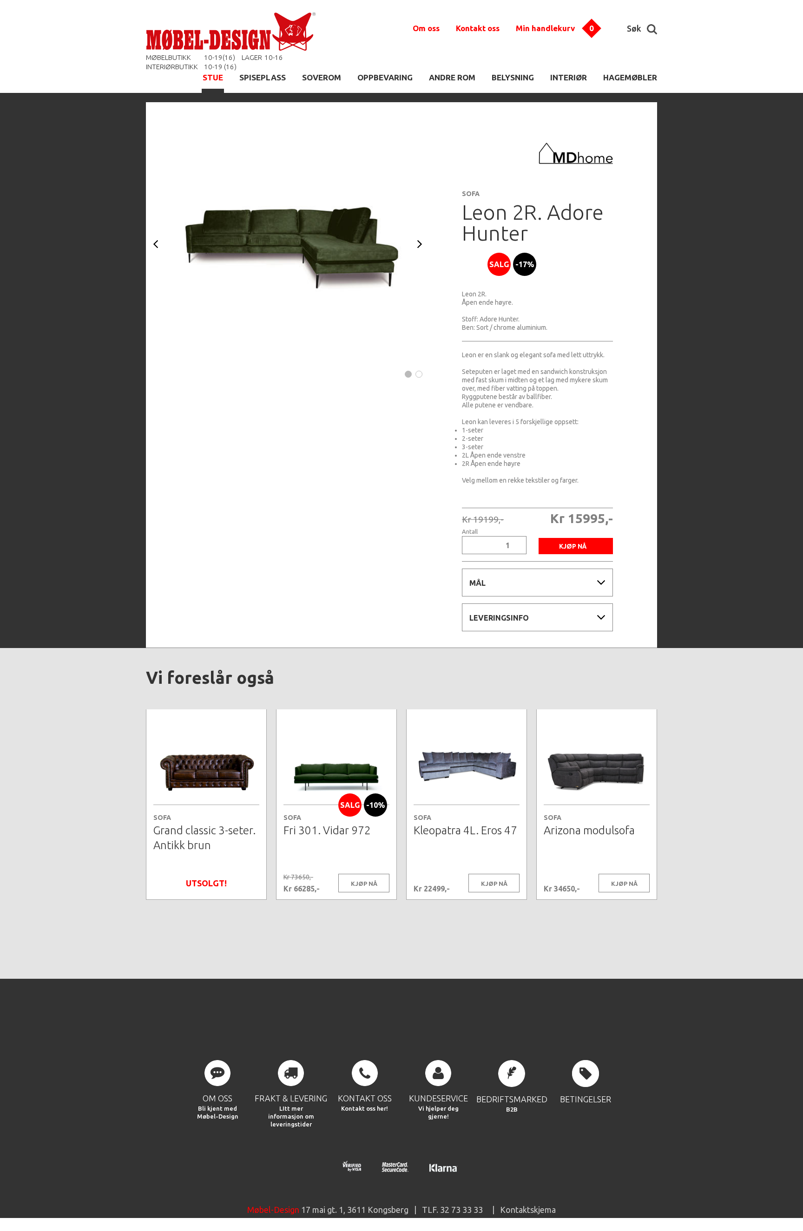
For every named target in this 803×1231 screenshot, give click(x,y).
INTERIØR (568, 77)
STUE (213, 77)
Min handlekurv (545, 28)
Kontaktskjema (528, 1209)
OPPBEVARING (385, 77)
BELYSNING (513, 77)
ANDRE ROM (452, 77)
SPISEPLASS (262, 77)
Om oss (426, 28)
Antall (470, 532)
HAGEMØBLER (630, 77)
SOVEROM (321, 77)
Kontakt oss (478, 28)
